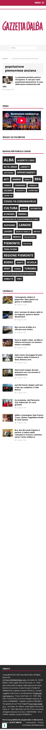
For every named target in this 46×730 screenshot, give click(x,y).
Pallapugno (29, 237)
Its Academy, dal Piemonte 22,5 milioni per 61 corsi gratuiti (27, 402)
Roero (8, 262)
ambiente (25, 167)
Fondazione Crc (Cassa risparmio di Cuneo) (21, 219)
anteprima (9, 173)
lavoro (8, 231)
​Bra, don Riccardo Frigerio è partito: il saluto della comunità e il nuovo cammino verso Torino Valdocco (28, 433)
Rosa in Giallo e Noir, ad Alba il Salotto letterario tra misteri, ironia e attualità (28, 342)
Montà (7, 237)
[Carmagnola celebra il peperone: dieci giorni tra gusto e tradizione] (8, 302)
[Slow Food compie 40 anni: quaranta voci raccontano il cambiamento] (8, 375)
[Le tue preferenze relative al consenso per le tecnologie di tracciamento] (4, 725)
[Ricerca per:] (23, 48)
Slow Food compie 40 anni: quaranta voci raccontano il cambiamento (27, 372)
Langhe (25, 225)
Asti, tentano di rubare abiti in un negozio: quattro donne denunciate (29, 314)
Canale (7, 185)
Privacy (40, 722)
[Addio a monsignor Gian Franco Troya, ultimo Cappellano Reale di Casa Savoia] (8, 420)
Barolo (28, 180)
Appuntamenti (26, 172)
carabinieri (20, 185)
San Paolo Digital (20, 704)
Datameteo (35, 208)
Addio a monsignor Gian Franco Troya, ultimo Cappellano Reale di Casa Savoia (29, 417)
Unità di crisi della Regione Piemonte (19, 274)
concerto (20, 190)
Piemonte (12, 243)
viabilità (8, 279)
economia (9, 214)
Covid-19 (8, 195)
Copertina (33, 190)
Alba (9, 159)
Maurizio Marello (23, 232)
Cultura (10, 208)
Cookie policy (31, 722)
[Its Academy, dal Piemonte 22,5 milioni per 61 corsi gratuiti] (8, 405)
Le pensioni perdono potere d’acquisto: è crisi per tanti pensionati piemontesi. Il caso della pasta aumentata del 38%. (23, 82)
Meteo (37, 231)
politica (27, 243)
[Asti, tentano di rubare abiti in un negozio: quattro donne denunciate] (8, 317)
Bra (38, 179)
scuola (31, 262)
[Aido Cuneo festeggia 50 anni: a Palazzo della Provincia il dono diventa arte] (8, 360)
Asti (6, 179)
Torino (17, 269)
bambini (17, 179)
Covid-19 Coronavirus (20, 201)
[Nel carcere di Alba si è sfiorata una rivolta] (8, 332)
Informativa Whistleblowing (32, 725)
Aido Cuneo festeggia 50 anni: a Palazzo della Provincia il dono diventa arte (28, 357)
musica (17, 237)
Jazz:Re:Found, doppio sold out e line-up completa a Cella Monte (29, 387)
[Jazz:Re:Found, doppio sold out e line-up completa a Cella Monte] (8, 390)
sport (7, 268)
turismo (30, 268)
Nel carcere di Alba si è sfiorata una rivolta (25, 328)
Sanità (20, 262)
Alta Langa (10, 166)
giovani (9, 225)
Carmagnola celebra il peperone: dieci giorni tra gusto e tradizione (26, 299)
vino (19, 279)
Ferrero (22, 214)
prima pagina (10, 249)
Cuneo (24, 208)
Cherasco (33, 185)
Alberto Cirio (25, 160)
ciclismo (8, 190)
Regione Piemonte (18, 255)
